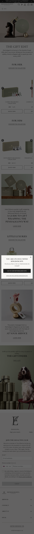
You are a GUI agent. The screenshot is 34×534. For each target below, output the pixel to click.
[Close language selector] (31, 257)
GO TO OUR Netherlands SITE (17, 271)
